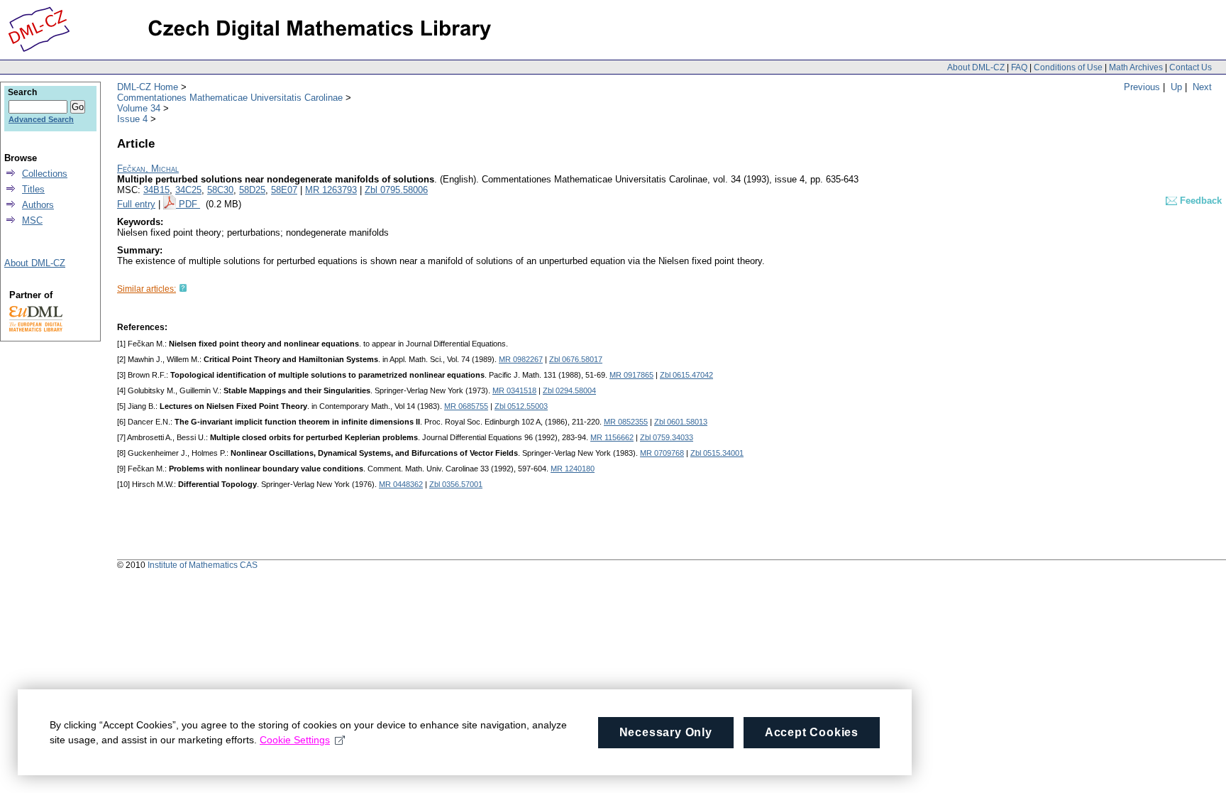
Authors (38, 204)
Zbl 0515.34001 (717, 453)
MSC (32, 220)
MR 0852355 (626, 421)
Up (1176, 87)
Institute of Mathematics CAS (203, 565)
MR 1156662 (612, 437)
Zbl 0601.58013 (680, 421)
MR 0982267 (521, 359)
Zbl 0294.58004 (569, 390)
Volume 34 (138, 108)
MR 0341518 (514, 390)
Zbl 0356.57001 (455, 484)
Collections (44, 173)
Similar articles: (146, 289)
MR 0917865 (631, 375)
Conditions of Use (1068, 67)
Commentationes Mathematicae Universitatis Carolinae (230, 97)
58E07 (284, 190)
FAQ (1019, 67)
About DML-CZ (976, 67)
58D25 (252, 190)
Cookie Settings (295, 739)
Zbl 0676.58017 (575, 359)
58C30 (220, 190)
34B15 (156, 190)
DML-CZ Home (147, 87)
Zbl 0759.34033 (666, 437)
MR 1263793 (331, 190)
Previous (1142, 87)
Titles (33, 189)
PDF (189, 204)
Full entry (136, 204)
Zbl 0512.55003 (521, 406)
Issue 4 (132, 119)
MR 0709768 (662, 453)
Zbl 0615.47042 (686, 375)
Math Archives (1136, 67)
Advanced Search (41, 119)
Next (1202, 87)
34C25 (188, 190)
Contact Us (1190, 67)
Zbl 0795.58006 (396, 190)
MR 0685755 (466, 406)
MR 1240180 (573, 468)
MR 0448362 (401, 484)
